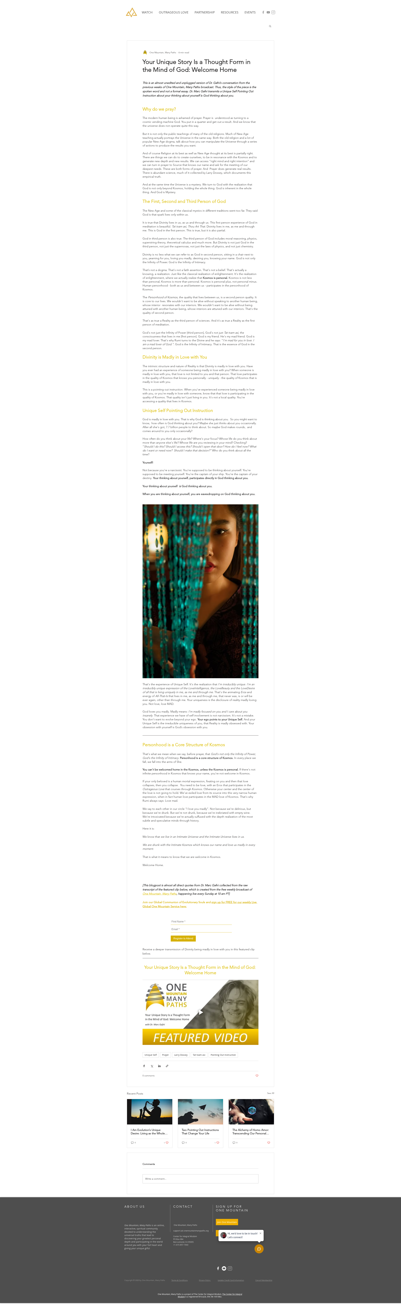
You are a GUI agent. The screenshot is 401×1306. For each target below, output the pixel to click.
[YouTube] (268, 12)
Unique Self (151, 1054)
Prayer (165, 1054)
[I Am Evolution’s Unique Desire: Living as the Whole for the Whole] (149, 1111)
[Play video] (200, 1012)
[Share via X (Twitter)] (151, 1065)
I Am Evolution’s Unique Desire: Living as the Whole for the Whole (148, 1131)
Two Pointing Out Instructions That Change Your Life (200, 1131)
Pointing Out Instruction (223, 1054)
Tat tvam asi (199, 1054)
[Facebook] (263, 12)
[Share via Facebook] (144, 1065)
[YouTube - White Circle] (224, 1268)
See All (270, 1093)
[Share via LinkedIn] (159, 1065)
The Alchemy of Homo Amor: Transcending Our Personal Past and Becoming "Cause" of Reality (250, 1131)
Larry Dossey (180, 1054)
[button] (229, 12)
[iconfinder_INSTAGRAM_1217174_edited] (273, 12)
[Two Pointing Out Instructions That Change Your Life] (200, 1111)
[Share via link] (167, 1065)
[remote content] (200, 930)
